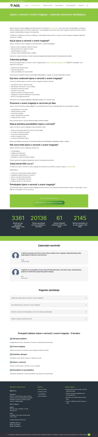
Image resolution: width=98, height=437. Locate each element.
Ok (89, 434)
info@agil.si (16, 404)
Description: (13, 394)
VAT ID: (11, 424)
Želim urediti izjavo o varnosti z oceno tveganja (49, 202)
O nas (26, 5)
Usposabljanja (59, 5)
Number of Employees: (15, 426)
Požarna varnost (47, 5)
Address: (12, 407)
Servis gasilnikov (70, 5)
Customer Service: (14, 419)
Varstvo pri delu (35, 5)
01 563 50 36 (22, 419)
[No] (96, 434)
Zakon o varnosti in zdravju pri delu (56, 62)
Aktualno (81, 5)
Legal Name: (13, 422)
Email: (11, 404)
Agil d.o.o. (13, 391)
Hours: (11, 413)
